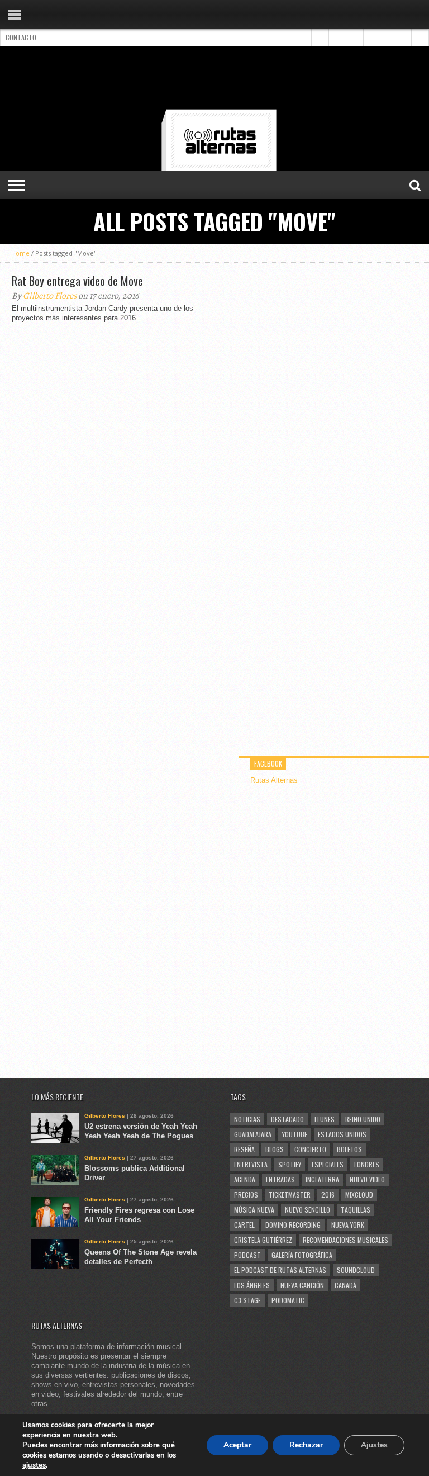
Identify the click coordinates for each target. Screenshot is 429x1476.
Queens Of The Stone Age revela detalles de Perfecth (140, 1257)
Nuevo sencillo (307, 1209)
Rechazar (306, 1445)
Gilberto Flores (50, 296)
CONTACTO (21, 37)
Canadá (345, 1285)
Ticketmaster (290, 1194)
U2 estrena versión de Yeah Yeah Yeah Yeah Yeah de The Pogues (140, 1131)
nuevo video (367, 1179)
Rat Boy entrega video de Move (77, 280)
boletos (349, 1149)
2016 (328, 1194)
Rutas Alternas (274, 780)
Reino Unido (362, 1119)
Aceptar (237, 1445)
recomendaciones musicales (345, 1240)
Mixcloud (359, 1194)
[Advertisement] (214, 80)
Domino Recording (293, 1224)
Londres (366, 1164)
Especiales (328, 1164)
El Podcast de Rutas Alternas (280, 1270)
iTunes (324, 1119)
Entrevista (251, 1164)
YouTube (294, 1134)
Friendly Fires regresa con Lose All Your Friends (139, 1215)
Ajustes (374, 1445)
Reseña (244, 1149)
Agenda (244, 1179)
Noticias (247, 1119)
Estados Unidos (342, 1134)
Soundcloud (356, 1270)
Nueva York (347, 1224)
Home (20, 253)
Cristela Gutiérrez (263, 1240)
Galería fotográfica (301, 1255)
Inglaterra (322, 1179)
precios (246, 1194)
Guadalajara (252, 1134)
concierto (310, 1149)
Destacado (287, 1119)
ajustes (34, 1465)
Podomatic (287, 1300)
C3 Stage (247, 1300)
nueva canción (302, 1285)
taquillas (355, 1209)
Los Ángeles (252, 1285)
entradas (280, 1179)
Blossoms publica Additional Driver (134, 1173)
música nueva (254, 1209)
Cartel (244, 1224)
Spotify (289, 1164)
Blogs (274, 1149)
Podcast (247, 1255)
